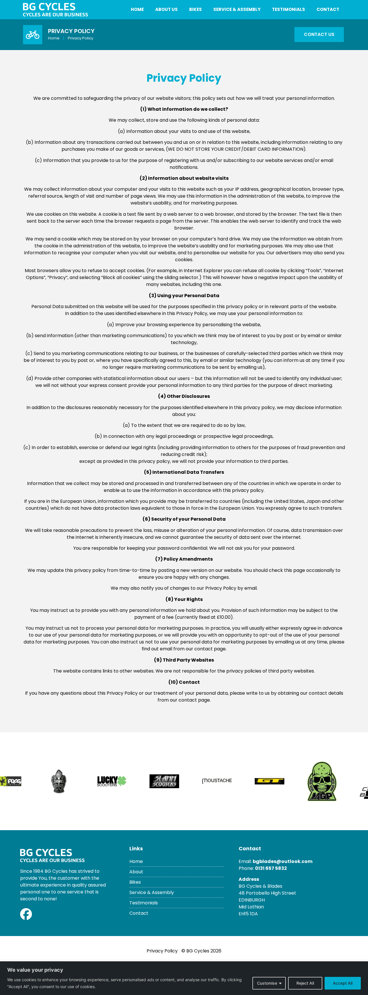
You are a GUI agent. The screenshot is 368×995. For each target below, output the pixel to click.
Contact (328, 9)
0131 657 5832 (271, 868)
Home (137, 9)
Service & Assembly (236, 9)
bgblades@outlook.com (283, 861)
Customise (267, 983)
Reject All (305, 983)
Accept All (342, 983)
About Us (166, 9)
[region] (184, 978)
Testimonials (288, 9)
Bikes (195, 9)
